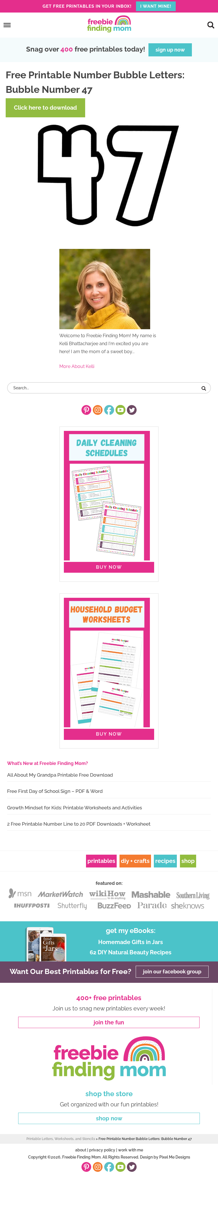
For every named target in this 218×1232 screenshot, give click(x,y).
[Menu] (7, 25)
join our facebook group (172, 972)
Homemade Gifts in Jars (130, 942)
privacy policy (102, 1150)
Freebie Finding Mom (109, 23)
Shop (188, 861)
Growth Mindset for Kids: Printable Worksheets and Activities (74, 808)
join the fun (109, 1022)
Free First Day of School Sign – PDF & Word (55, 791)
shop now (109, 1118)
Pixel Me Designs (174, 1157)
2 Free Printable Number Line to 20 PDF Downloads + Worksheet (78, 824)
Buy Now (109, 567)
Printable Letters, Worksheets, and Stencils (60, 1139)
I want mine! (155, 6)
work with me (130, 1150)
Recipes (165, 861)
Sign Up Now (170, 50)
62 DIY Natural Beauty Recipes (130, 952)
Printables (101, 861)
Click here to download (45, 107)
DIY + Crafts (135, 861)
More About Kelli (76, 366)
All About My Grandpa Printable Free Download (60, 775)
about (80, 1150)
